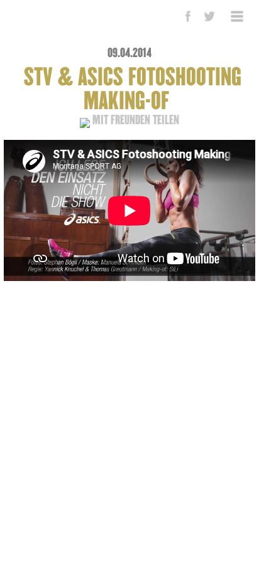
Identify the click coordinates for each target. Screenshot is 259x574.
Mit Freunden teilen (134, 120)
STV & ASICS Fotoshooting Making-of (132, 89)
